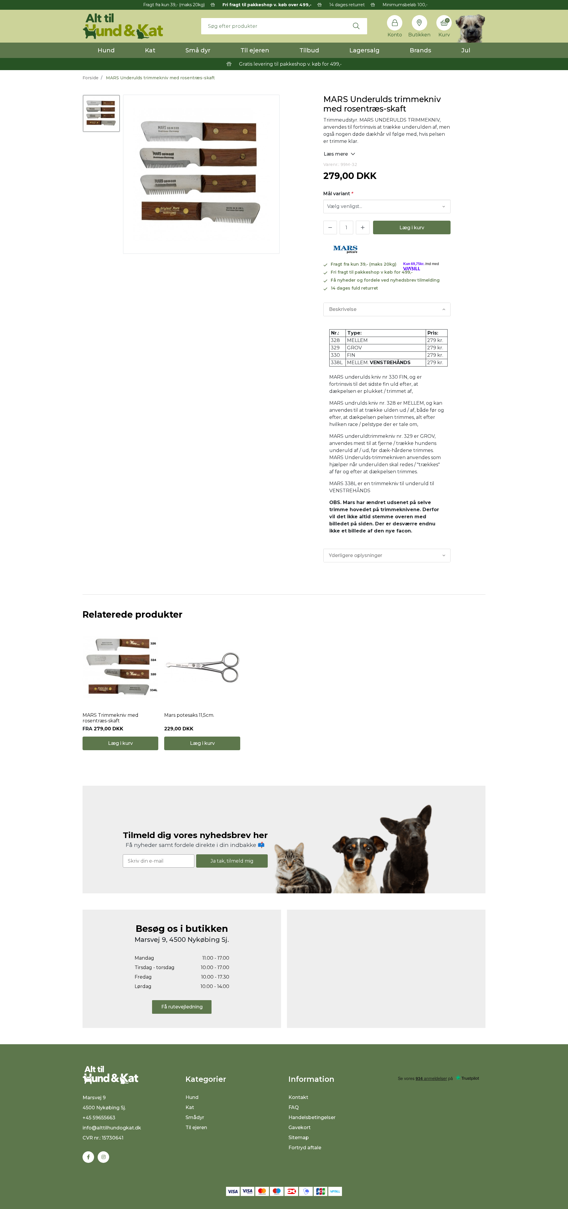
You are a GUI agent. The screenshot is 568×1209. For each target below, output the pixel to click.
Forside (91, 77)
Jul (466, 50)
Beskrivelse (342, 309)
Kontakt (298, 1097)
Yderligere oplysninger (355, 555)
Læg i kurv (411, 227)
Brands (420, 50)
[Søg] (356, 26)
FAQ (293, 1107)
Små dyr (197, 50)
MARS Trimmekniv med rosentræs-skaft (110, 718)
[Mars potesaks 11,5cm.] (202, 667)
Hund (106, 50)
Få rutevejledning (182, 1007)
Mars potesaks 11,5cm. (189, 715)
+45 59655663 (99, 1118)
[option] (101, 113)
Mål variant (338, 193)
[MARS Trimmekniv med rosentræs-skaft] (120, 667)
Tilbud (309, 50)
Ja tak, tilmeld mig (232, 861)
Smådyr (194, 1117)
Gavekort (299, 1127)
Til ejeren (255, 50)
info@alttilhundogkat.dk (112, 1128)
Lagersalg (364, 50)
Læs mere (336, 154)
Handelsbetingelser (311, 1117)
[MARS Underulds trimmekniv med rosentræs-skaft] (101, 113)
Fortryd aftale (304, 1147)
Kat (150, 50)
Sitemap (298, 1137)
